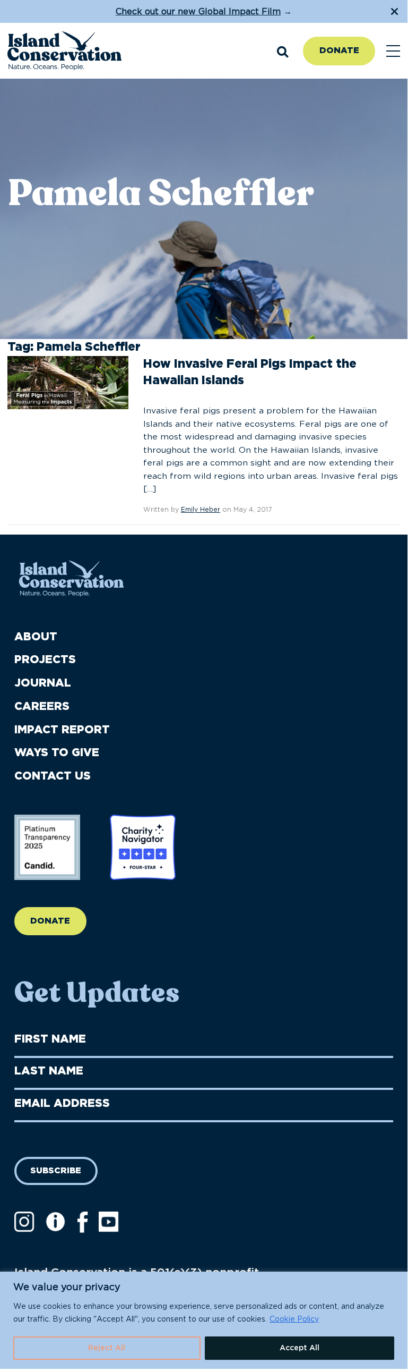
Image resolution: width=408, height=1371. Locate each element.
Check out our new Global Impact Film (198, 11)
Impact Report (62, 729)
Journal (42, 683)
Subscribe (55, 1170)
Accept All (299, 1348)
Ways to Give (56, 752)
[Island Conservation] (64, 51)
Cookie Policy (294, 1319)
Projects (45, 659)
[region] (203, 1320)
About (35, 636)
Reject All (106, 1348)
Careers (42, 706)
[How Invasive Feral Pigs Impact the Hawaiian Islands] (67, 382)
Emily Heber (200, 509)
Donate (339, 50)
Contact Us (52, 776)
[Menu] (393, 51)
